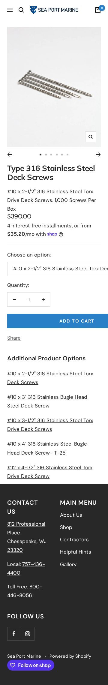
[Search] (21, 10)
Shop (66, 527)
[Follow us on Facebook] (14, 633)
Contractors (74, 539)
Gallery (68, 564)
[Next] (98, 154)
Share (14, 338)
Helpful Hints (75, 551)
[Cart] (98, 10)
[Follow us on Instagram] (27, 633)
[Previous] (9, 154)
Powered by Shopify (70, 656)
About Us (71, 515)
